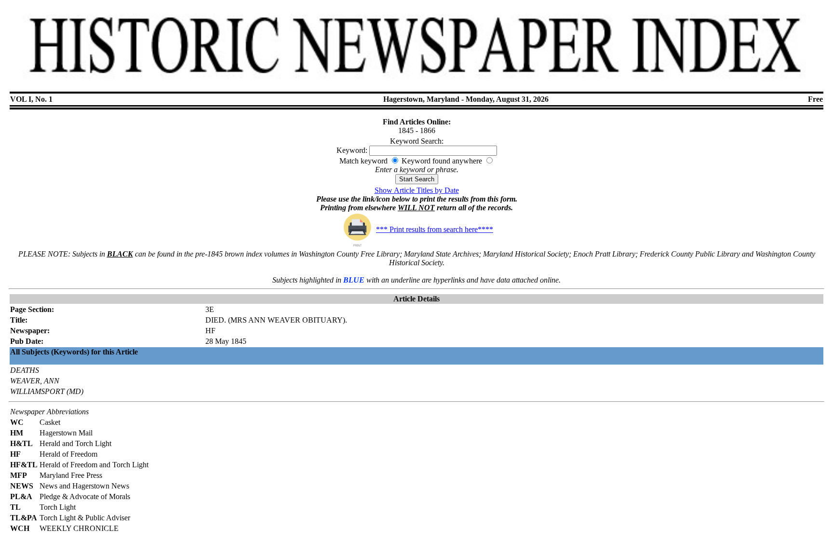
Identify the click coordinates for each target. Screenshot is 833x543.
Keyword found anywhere (442, 161)
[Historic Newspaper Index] (416, 84)
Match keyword (363, 161)
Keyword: (351, 150)
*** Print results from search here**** (434, 229)
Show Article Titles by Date (417, 190)
